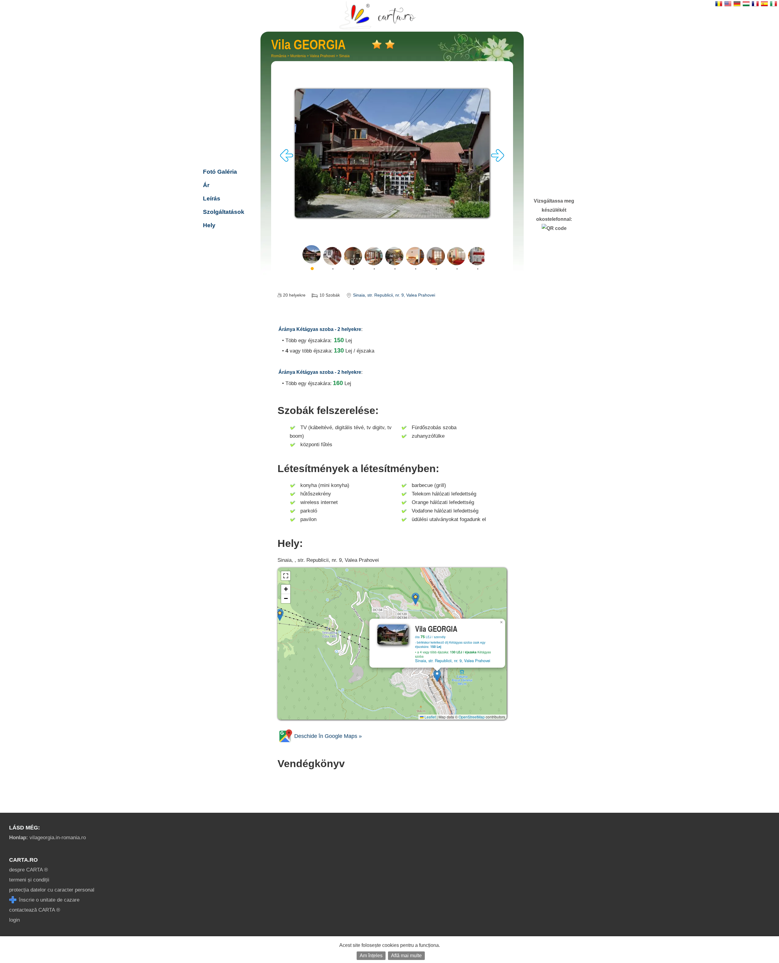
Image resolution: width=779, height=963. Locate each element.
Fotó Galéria (220, 172)
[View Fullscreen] (285, 575)
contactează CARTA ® (34, 910)
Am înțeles (371, 955)
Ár (206, 185)
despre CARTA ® (28, 870)
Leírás (211, 198)
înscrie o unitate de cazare (48, 900)
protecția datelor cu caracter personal (51, 890)
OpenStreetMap (472, 716)
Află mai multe (406, 955)
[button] (437, 675)
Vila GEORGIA (227, 132)
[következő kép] (497, 160)
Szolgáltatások (223, 212)
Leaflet (430, 716)
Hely (209, 225)
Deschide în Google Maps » (327, 736)
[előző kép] (286, 160)
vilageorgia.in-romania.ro (47, 837)
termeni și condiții (29, 880)
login (14, 920)
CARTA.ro (23, 860)
